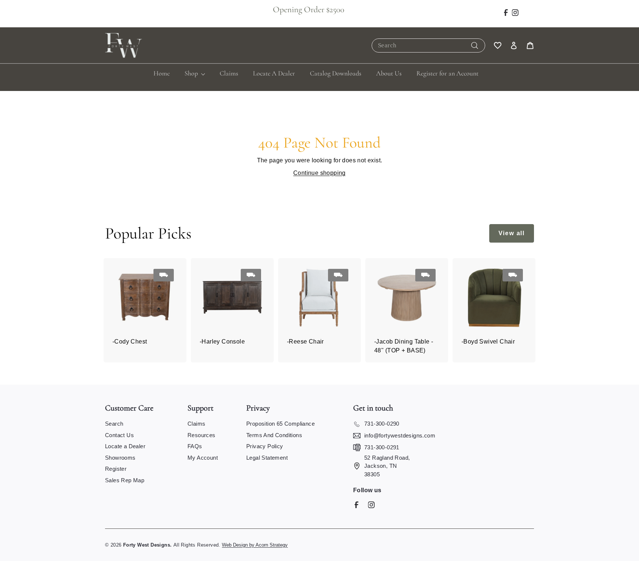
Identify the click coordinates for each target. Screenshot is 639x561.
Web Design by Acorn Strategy (255, 545)
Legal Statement (267, 457)
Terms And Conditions (274, 435)
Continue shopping (319, 173)
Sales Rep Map (124, 480)
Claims (229, 73)
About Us (389, 73)
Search (114, 423)
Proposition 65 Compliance (280, 423)
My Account (202, 457)
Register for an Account (447, 73)
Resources (201, 435)
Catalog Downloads (335, 73)
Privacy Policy (264, 446)
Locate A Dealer (274, 73)
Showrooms (120, 457)
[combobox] (428, 45)
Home (161, 73)
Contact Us (119, 435)
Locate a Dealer (125, 446)
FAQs (194, 446)
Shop (192, 73)
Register (115, 469)
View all (511, 233)
